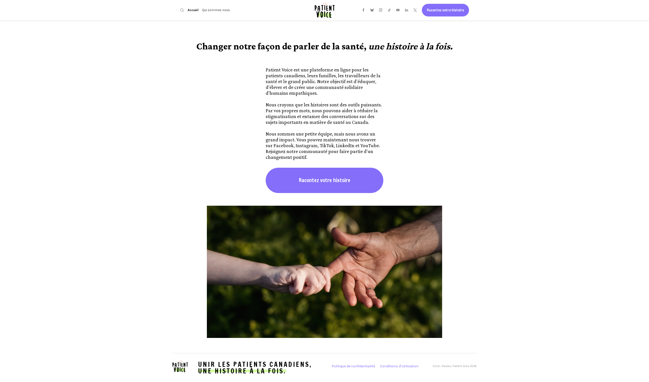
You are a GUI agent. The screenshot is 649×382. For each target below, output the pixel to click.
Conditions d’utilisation (399, 366)
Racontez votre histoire (445, 10)
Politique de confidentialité (353, 366)
